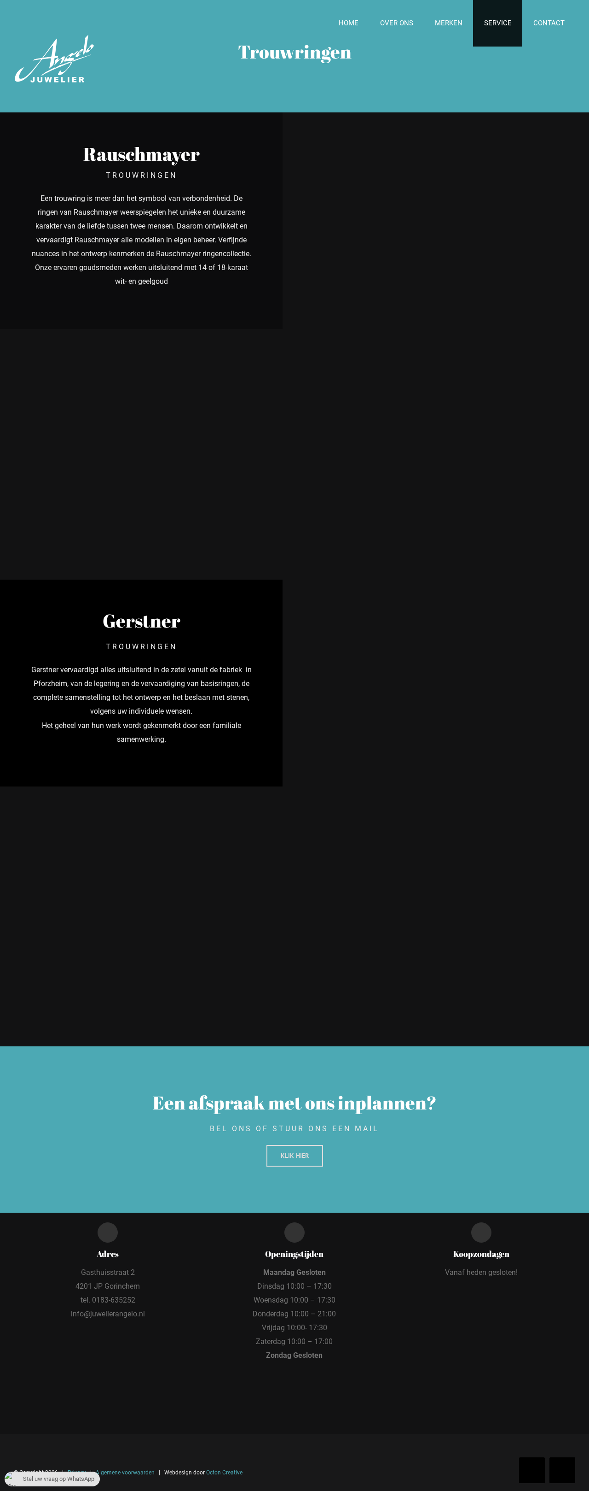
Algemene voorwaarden (125, 1472)
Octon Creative (224, 1472)
